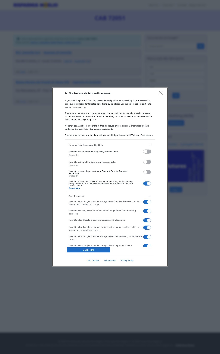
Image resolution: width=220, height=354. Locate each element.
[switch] (147, 152)
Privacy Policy (126, 260)
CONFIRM (88, 250)
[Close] (162, 93)
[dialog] (110, 177)
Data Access (110, 260)
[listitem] (110, 145)
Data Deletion (93, 260)
